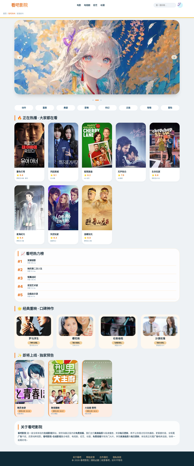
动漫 (102, 5)
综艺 (95, 5)
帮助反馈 (90, 457)
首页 (5, 13)
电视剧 (87, 5)
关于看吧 (77, 457)
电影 (79, 5)
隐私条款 (117, 457)
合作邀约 (104, 457)
